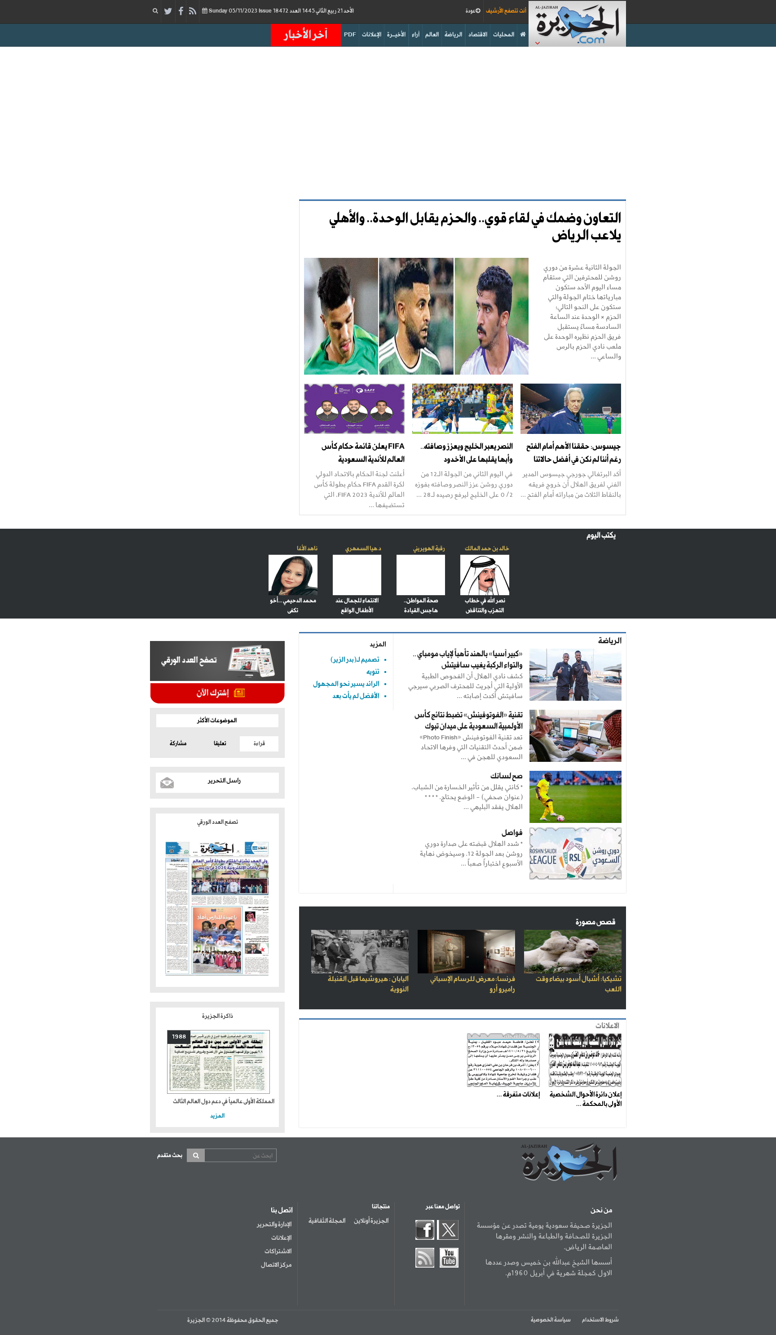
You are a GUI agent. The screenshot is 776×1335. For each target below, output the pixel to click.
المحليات (503, 35)
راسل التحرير (224, 781)
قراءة (259, 744)
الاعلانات (607, 1026)
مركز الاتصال (276, 1265)
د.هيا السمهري (363, 549)
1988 (179, 1037)
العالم (432, 35)
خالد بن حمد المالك (487, 549)
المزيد (378, 644)
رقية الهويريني (429, 549)
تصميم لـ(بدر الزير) (355, 659)
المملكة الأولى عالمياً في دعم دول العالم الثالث (223, 1102)
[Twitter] (168, 11)
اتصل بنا (282, 1210)
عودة (471, 11)
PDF (350, 35)
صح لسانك (506, 776)
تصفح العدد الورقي (217, 822)
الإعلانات (371, 35)
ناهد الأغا (307, 549)
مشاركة (178, 744)
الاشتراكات (278, 1251)
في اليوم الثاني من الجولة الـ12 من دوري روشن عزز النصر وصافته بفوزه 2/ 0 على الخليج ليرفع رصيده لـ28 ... (464, 484)
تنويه (372, 671)
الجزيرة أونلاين (371, 1221)
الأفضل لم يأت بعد (355, 696)
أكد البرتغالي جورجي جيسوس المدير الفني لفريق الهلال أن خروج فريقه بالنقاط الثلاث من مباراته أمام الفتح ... (570, 484)
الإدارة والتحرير (274, 1224)
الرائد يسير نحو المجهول (346, 684)
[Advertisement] (388, 123)
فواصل (512, 833)
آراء (415, 35)
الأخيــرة (396, 35)
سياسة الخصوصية (551, 1320)
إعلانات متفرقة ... (518, 1095)
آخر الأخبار (305, 35)
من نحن (601, 1210)
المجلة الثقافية (327, 1221)
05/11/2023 (280, 11)
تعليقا (220, 744)
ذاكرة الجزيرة (217, 1016)
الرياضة (453, 35)
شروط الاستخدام (600, 1320)
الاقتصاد (477, 35)
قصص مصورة (596, 922)
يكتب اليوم (601, 535)
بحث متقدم (169, 1155)
